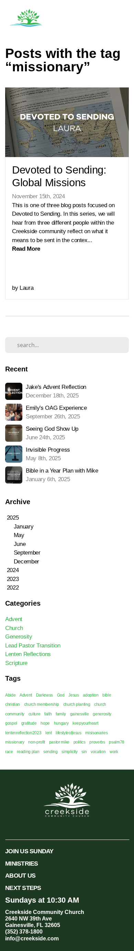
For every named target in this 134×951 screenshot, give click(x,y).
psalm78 (116, 742)
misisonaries (96, 732)
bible (106, 695)
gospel (11, 723)
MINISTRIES (21, 863)
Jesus (73, 695)
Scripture (16, 663)
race (9, 751)
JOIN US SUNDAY (29, 851)
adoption (90, 695)
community (14, 714)
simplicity (70, 751)
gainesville (79, 714)
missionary (14, 742)
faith (48, 714)
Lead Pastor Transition (32, 645)
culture (35, 714)
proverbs (97, 742)
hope (45, 723)
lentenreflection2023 (23, 732)
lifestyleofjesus (68, 732)
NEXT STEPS (23, 887)
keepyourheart (85, 723)
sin (84, 751)
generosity (102, 714)
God (61, 695)
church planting (76, 704)
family (61, 714)
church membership (41, 704)
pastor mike (59, 742)
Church (14, 628)
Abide (10, 695)
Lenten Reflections (28, 654)
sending (50, 751)
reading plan (28, 751)
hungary (61, 723)
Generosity (18, 636)
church (100, 704)
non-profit (36, 742)
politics (80, 742)
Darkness (44, 695)
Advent (13, 619)
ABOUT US (20, 875)
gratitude (29, 723)
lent (48, 732)
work (114, 751)
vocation (98, 751)
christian (12, 704)
